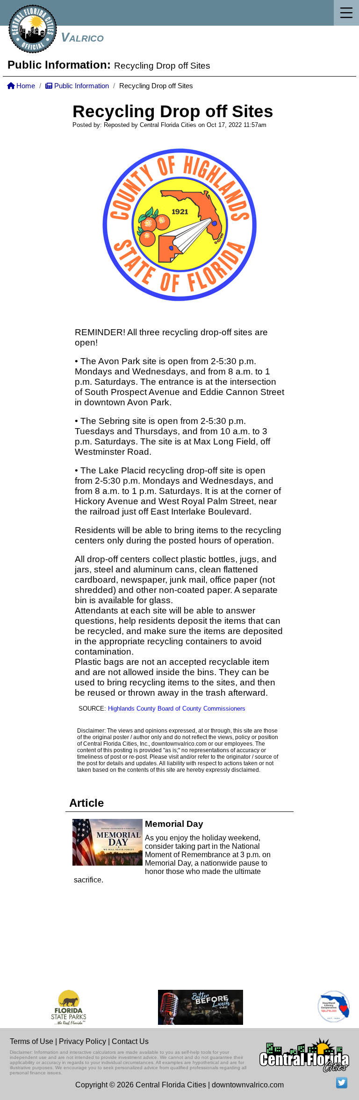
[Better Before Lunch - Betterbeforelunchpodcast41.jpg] (195, 1007)
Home (24, 86)
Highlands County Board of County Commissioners (176, 708)
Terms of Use (31, 1041)
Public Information (80, 86)
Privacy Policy (82, 1041)
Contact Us (130, 1041)
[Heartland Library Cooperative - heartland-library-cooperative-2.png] (329, 1007)
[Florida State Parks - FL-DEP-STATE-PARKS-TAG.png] (63, 1007)
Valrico (82, 37)
